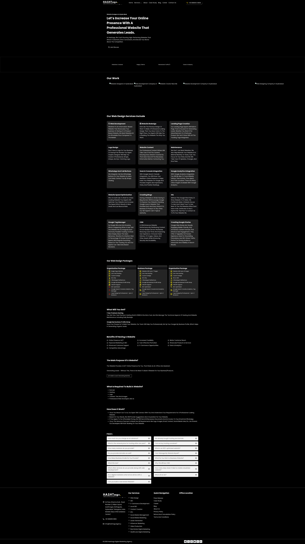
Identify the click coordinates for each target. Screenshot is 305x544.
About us (157, 509)
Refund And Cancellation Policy (164, 514)
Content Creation (136, 509)
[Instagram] (191, 541)
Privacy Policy (158, 512)
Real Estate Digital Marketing (140, 529)
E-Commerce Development (139, 504)
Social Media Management (139, 515)
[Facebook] (185, 541)
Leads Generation (136, 521)
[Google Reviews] (201, 541)
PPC (131, 512)
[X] (188, 541)
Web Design (134, 498)
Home (131, 3)
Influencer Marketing (137, 523)
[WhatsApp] (197, 541)
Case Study (153, 3)
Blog (159, 3)
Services (137, 3)
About (145, 3)
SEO (131, 501)
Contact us (172, 3)
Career (164, 3)
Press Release (158, 498)
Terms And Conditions (161, 517)
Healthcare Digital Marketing (140, 532)
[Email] (194, 541)
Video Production (136, 526)
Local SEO (133, 506)
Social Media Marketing (138, 518)
